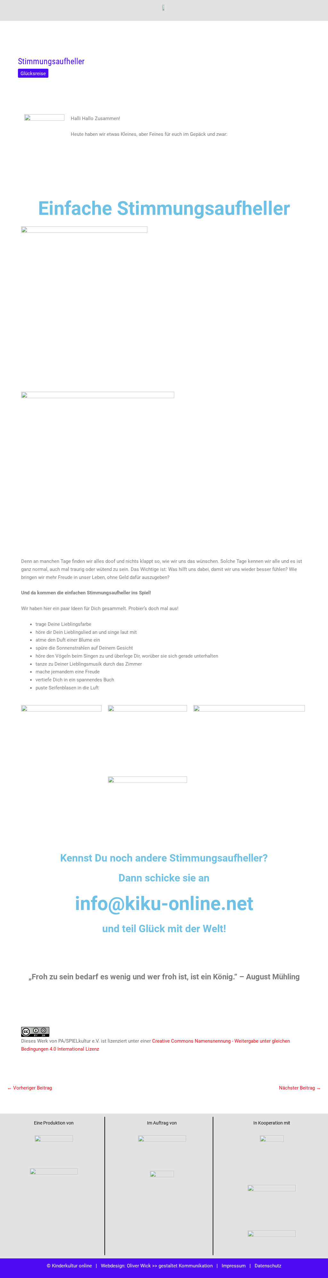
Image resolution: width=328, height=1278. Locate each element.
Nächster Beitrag (300, 1087)
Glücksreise (33, 73)
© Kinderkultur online (69, 1265)
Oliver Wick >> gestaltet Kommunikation (170, 1265)
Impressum (234, 1265)
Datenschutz (268, 1265)
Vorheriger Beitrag (29, 1087)
